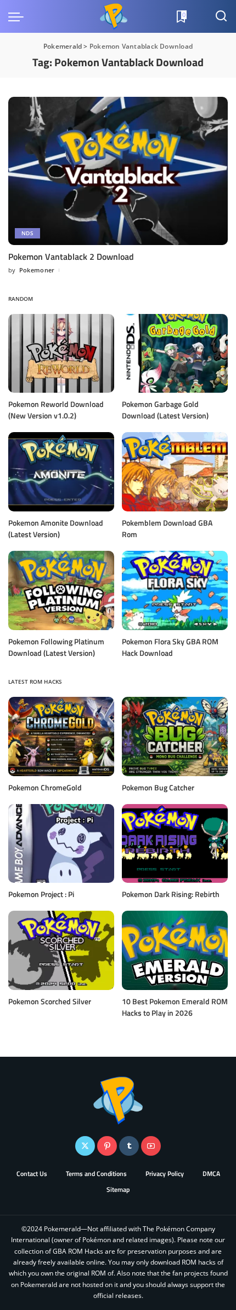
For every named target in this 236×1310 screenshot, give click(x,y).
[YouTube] (151, 1146)
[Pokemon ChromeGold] (61, 736)
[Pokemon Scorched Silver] (61, 950)
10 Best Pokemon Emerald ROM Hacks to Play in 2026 (175, 1006)
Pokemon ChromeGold (45, 787)
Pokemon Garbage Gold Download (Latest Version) (165, 409)
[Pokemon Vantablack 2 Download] (118, 170)
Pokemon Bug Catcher (158, 787)
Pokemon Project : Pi (41, 894)
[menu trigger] (18, 16)
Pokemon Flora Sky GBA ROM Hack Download (170, 647)
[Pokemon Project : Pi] (61, 843)
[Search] (221, 16)
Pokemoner (37, 270)
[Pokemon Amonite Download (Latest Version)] (61, 471)
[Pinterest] (107, 1146)
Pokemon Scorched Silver (49, 1001)
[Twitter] (85, 1146)
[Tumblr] (129, 1146)
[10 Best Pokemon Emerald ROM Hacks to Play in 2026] (175, 950)
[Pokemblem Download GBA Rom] (175, 471)
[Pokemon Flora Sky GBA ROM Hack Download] (175, 590)
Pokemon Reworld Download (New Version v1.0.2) (56, 409)
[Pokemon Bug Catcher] (175, 736)
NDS (27, 233)
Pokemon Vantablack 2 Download (71, 256)
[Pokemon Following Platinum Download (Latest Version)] (61, 590)
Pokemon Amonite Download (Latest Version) (55, 528)
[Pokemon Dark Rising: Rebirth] (175, 843)
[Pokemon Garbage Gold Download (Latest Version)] (175, 353)
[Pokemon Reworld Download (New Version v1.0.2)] (61, 353)
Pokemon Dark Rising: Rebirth (171, 894)
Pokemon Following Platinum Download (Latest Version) (56, 647)
